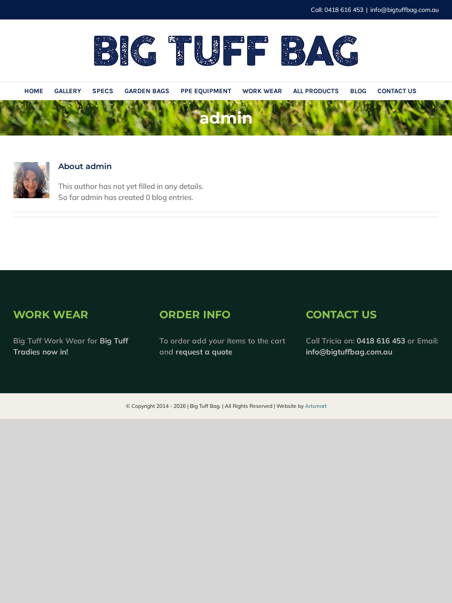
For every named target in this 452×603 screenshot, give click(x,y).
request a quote (204, 351)
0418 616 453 (381, 340)
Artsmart (316, 406)
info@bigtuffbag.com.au (404, 10)
